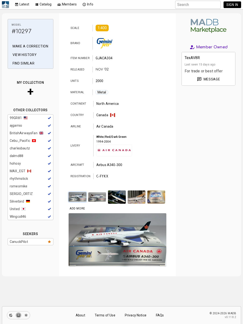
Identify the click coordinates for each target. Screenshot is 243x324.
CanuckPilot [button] (19, 242)
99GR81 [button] (16, 118)
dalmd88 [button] (16, 156)
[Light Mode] (26, 315)
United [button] (15, 209)
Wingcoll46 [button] (18, 216)
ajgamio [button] (16, 125)
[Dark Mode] (11, 315)
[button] (102, 28)
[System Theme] (18, 315)
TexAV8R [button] (192, 58)
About (80, 315)
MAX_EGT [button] (17, 171)
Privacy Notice (135, 315)
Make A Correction (30, 46)
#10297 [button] (22, 31)
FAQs (160, 315)
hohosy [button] (15, 163)
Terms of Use (105, 315)
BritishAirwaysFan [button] (23, 133)
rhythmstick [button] (19, 179)
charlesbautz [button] (20, 148)
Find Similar (23, 63)
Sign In (232, 5)
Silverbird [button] (17, 201)
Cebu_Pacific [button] (20, 141)
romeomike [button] (18, 186)
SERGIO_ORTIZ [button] (21, 194)
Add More (77, 208)
